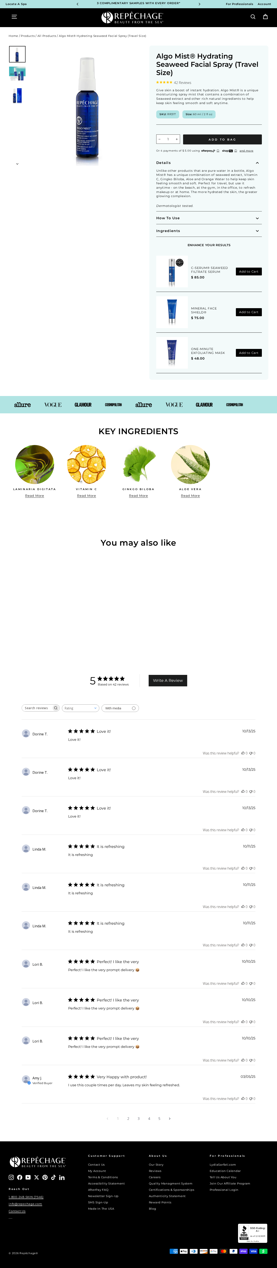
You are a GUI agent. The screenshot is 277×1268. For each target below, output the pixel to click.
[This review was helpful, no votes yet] (243, 753)
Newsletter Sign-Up (103, 1196)
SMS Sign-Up (98, 1202)
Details (163, 163)
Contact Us (17, 1211)
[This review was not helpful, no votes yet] (250, 753)
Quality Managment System (171, 1183)
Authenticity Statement (167, 1196)
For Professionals (239, 4)
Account (264, 4)
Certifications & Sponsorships (171, 1189)
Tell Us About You (223, 1177)
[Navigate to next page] (170, 1118)
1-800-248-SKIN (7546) (26, 1197)
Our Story (156, 1164)
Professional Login (224, 1189)
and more (246, 150)
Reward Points (160, 1202)
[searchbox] (37, 708)
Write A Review (168, 680)
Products (28, 36)
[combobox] (80, 708)
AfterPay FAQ (98, 1189)
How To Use (168, 218)
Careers (155, 1177)
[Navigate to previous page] (107, 1118)
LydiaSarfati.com (223, 1164)
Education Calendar (225, 1171)
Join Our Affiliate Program (230, 1183)
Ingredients (168, 231)
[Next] (199, 4)
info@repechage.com (25, 1204)
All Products (46, 36)
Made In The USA (101, 1208)
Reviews (155, 1171)
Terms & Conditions (103, 1177)
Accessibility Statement (106, 1183)
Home (13, 36)
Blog (152, 1208)
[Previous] (77, 4)
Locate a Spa (16, 4)
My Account (97, 1171)
